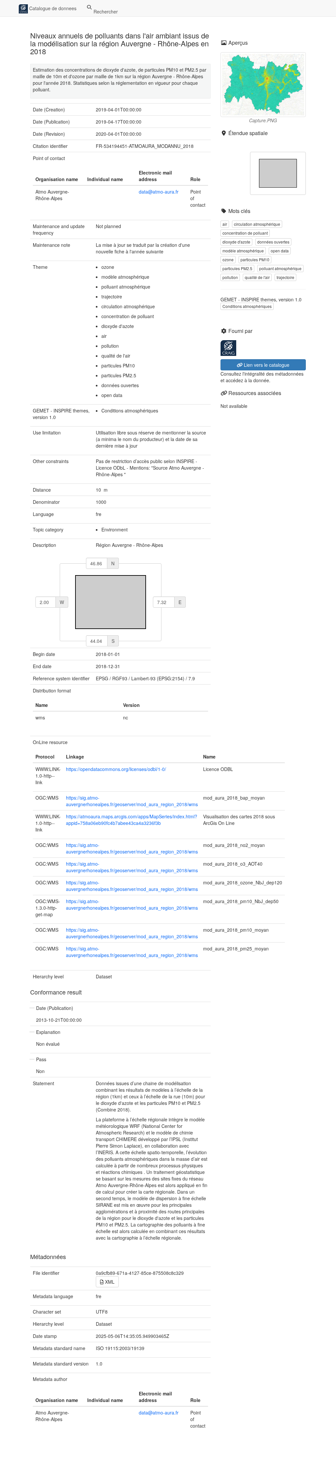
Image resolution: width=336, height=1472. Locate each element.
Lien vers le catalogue (265, 365)
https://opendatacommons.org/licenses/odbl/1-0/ (116, 769)
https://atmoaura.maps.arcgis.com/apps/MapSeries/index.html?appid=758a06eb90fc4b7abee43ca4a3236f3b (131, 819)
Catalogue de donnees (52, 8)
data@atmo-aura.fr (158, 191)
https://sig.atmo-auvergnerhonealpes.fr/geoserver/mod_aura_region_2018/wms (132, 800)
